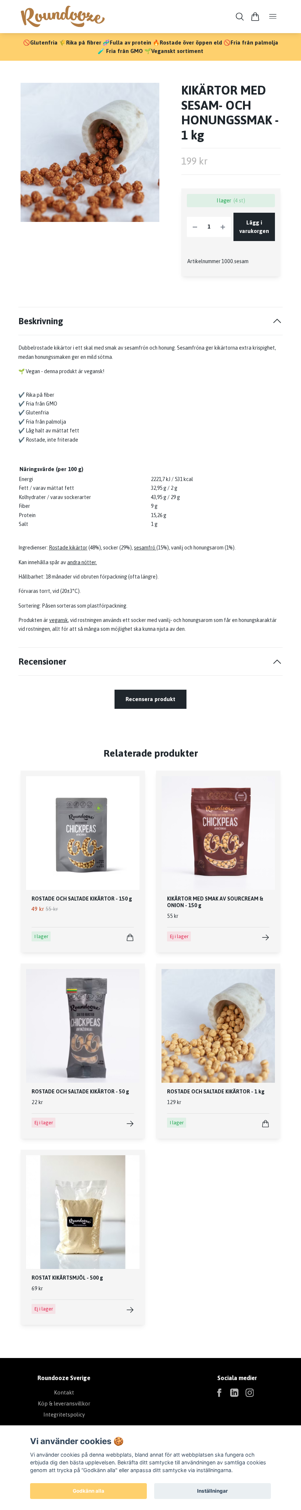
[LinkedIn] (234, 1393)
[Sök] (239, 16)
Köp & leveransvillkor (64, 1403)
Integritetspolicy (64, 1414)
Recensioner (42, 661)
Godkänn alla (88, 1491)
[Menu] (272, 17)
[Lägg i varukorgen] (130, 937)
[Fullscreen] (90, 152)
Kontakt (64, 1392)
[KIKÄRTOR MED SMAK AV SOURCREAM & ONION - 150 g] (265, 937)
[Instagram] (250, 1393)
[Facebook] (219, 1393)
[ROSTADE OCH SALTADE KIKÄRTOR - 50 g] (130, 1124)
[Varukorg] (254, 16)
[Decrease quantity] (195, 227)
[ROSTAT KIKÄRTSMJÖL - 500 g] (130, 1310)
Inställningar (212, 1491)
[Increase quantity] (223, 227)
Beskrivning (40, 321)
